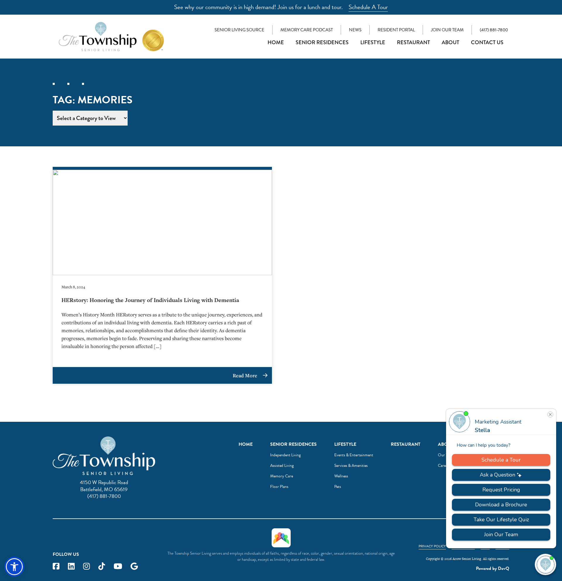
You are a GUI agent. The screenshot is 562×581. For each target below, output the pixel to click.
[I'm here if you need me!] (545, 564)
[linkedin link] (71, 566)
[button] (14, 566)
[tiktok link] (101, 566)
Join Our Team (447, 30)
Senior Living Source (239, 30)
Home (276, 42)
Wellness (341, 476)
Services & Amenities (351, 465)
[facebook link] (56, 566)
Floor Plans (279, 487)
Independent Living (285, 455)
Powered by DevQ (492, 568)
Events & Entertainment (353, 455)
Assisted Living (282, 465)
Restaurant (413, 42)
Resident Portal (396, 30)
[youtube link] (118, 566)
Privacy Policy (432, 546)
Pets (337, 487)
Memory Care (281, 476)
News (355, 30)
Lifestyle (372, 42)
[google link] (134, 566)
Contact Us (487, 42)
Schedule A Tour (368, 7)
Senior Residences (322, 42)
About (450, 42)
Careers (444, 465)
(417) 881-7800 (494, 30)
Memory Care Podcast (306, 30)
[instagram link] (86, 566)
